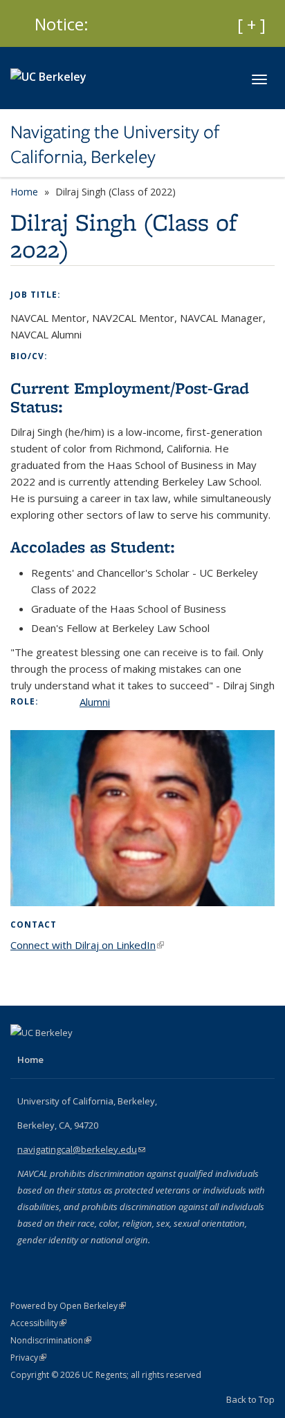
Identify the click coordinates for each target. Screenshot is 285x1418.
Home (24, 191)
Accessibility (38, 1323)
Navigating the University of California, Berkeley (114, 144)
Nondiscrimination (50, 1340)
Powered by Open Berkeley (68, 1306)
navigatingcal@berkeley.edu (81, 1149)
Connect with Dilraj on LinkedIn (87, 945)
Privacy (28, 1357)
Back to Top (250, 1399)
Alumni (95, 702)
